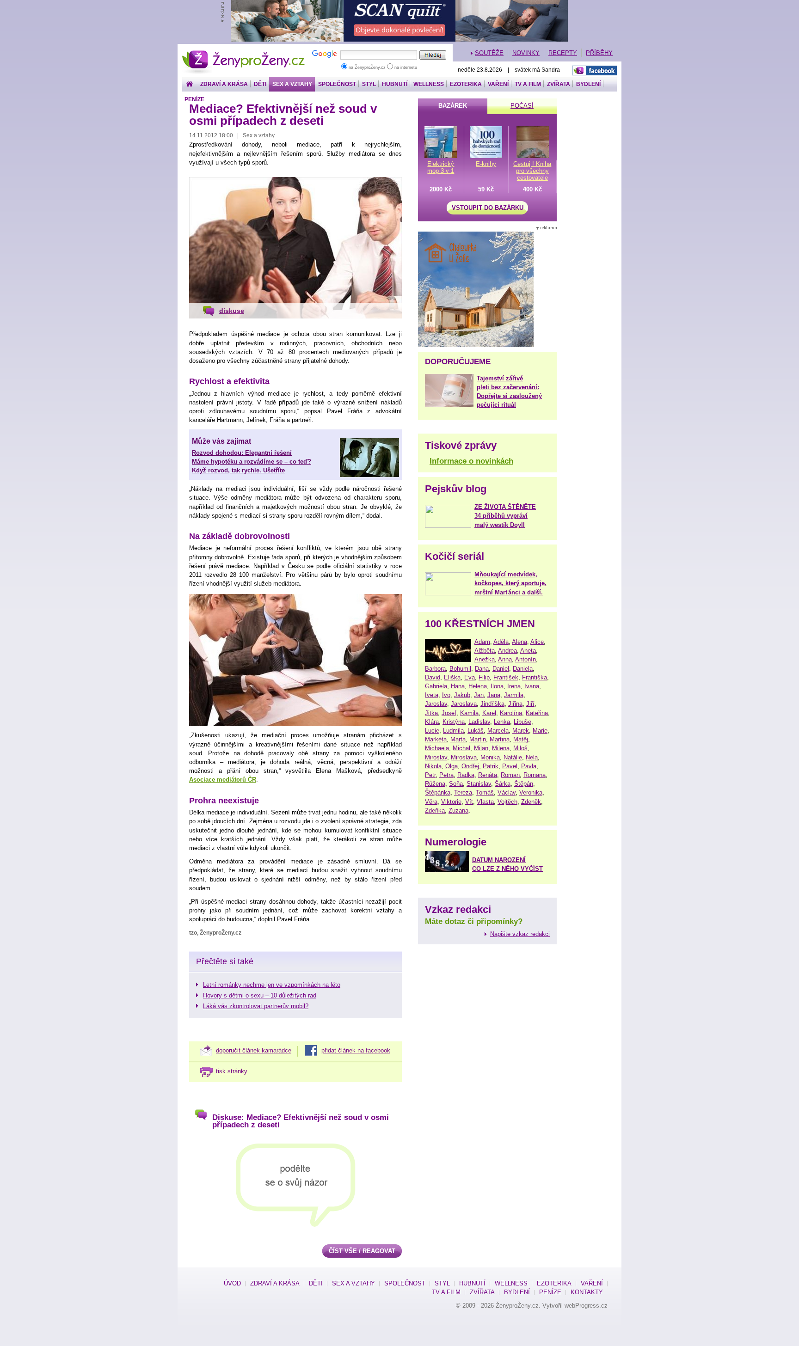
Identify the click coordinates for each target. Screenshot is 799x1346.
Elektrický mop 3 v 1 (440, 167)
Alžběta (484, 650)
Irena (514, 686)
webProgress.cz (586, 1305)
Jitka (431, 713)
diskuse (231, 310)
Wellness (428, 84)
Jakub (462, 694)
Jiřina (515, 703)
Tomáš (485, 792)
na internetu (405, 67)
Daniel (500, 668)
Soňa (456, 783)
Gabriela (436, 686)
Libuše (522, 721)
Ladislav (479, 721)
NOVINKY (526, 52)
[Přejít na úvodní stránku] (189, 84)
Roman (510, 774)
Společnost (337, 84)
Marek (520, 730)
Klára (432, 721)
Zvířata (558, 84)
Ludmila (453, 730)
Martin (477, 739)
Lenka (502, 721)
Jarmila (513, 694)
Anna (505, 659)
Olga (451, 766)
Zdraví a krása (224, 84)
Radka (465, 774)
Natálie (513, 757)
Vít (469, 801)
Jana (493, 694)
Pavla (528, 766)
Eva (469, 677)
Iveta (431, 694)
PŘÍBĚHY (599, 52)
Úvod (232, 1283)
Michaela (437, 748)
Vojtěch (507, 801)
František (505, 677)
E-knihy (486, 163)
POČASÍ (522, 105)
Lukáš (475, 730)
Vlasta (485, 801)
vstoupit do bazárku (487, 207)
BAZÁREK (452, 105)
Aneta (528, 650)
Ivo (446, 694)
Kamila (469, 713)
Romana (534, 774)
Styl (369, 84)
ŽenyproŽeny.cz (243, 52)
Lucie (432, 730)
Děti (260, 84)
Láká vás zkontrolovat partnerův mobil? (255, 1006)
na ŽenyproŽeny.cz (367, 67)
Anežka (484, 659)
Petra (446, 774)
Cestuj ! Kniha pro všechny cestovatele (532, 170)
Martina (500, 739)
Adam (482, 641)
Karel (489, 713)
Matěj (520, 739)
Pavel (509, 766)
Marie (540, 730)
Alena (519, 641)
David (432, 677)
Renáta (487, 774)
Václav (507, 792)
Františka (534, 677)
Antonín (525, 659)
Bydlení (588, 84)
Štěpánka (437, 792)
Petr (430, 774)
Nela (532, 757)
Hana (458, 686)
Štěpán (523, 783)
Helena (477, 686)
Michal (461, 748)
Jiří (530, 703)
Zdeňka (435, 810)
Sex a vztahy (292, 84)
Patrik (490, 766)
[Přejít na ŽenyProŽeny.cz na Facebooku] (594, 70)
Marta (458, 739)
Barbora (435, 668)
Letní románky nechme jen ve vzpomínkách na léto (271, 984)
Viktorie (451, 801)
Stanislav (479, 783)
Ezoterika (466, 84)
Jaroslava (464, 703)
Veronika (530, 792)
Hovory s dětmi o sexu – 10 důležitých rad (259, 995)
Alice (537, 641)
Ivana (531, 686)
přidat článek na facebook (355, 1050)
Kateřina (537, 713)
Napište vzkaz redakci (520, 933)
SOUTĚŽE (489, 52)
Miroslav (436, 757)
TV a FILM (528, 84)
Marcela (498, 730)
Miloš (520, 748)
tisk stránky (231, 1071)
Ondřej (470, 766)
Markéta (436, 739)
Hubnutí (394, 84)
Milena (501, 748)
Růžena (435, 783)
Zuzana (458, 810)
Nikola (433, 766)
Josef (449, 713)
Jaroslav (436, 703)
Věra (431, 801)
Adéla (501, 641)
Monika (490, 757)
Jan (479, 694)
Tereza (463, 792)
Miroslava (464, 757)
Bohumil (460, 668)
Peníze (194, 99)
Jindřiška (492, 703)
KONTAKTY (587, 1292)
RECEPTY (562, 52)
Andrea (507, 650)
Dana (482, 668)
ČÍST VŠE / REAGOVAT (362, 1251)
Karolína (511, 713)
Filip (484, 677)
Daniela (523, 668)
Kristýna (454, 721)
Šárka (502, 783)
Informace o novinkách (471, 461)
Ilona (497, 686)
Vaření (498, 84)
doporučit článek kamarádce (253, 1050)
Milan (481, 748)
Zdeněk (531, 801)
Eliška (452, 677)
